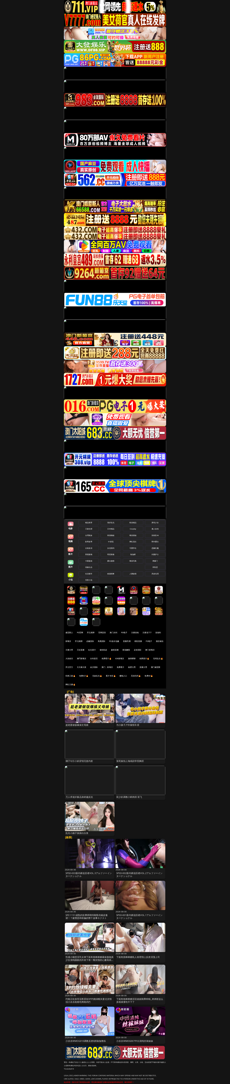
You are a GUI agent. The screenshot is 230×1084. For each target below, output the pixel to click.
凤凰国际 (101, 641)
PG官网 (80, 632)
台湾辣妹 (88, 535)
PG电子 (124, 632)
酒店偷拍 (159, 641)
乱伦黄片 (92, 650)
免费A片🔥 (83, 676)
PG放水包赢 (114, 641)
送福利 (158, 632)
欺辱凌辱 (88, 541)
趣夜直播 (115, 650)
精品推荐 (88, 522)
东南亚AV (155, 535)
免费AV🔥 (149, 676)
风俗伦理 (155, 573)
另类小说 (88, 580)
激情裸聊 (132, 658)
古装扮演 (88, 548)
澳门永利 (113, 632)
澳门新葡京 (150, 650)
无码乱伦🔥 (158, 658)
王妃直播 (81, 650)
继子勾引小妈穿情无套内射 (79, 761)
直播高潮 (127, 641)
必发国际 (137, 650)
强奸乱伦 (110, 522)
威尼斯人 (69, 632)
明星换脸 (110, 554)
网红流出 (133, 541)
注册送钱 (135, 632)
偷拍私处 (103, 650)
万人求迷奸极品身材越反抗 (79, 796)
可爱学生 (133, 548)
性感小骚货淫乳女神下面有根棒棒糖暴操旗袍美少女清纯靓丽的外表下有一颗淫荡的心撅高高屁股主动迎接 (90, 959)
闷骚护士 (155, 554)
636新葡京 (119, 658)
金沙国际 (94, 667)
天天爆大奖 (81, 667)
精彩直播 (138, 641)
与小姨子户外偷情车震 (127, 724)
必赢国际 (90, 641)
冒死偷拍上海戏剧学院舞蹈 (130, 761)
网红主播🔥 (70, 684)
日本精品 (110, 529)
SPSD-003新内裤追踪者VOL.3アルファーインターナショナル (89, 875)
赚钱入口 (123, 676)
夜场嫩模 (126, 650)
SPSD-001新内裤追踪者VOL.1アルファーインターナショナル (139, 917)
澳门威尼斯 (155, 667)
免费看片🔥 (106, 658)
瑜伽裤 (132, 554)
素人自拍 (155, 529)
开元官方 (69, 667)
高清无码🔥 (136, 676)
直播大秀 (143, 667)
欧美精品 (133, 522)
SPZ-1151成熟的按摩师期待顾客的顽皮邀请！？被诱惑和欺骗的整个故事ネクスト (87, 917)
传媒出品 (88, 567)
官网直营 (102, 632)
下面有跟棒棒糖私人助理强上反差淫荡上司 (138, 957)
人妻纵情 (133, 573)
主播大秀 (69, 650)
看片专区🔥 (111, 676)
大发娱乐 (69, 658)
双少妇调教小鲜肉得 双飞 (129, 796)
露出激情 (110, 561)
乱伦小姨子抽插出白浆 (77, 833)
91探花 (111, 541)
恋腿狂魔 (155, 548)
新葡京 (68, 641)
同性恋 (155, 567)
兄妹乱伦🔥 (97, 676)
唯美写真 (133, 561)
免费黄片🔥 (144, 658)
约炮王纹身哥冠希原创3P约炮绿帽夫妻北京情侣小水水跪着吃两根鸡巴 (89, 1000)
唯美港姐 (133, 535)
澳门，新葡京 (107, 667)
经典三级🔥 (70, 676)
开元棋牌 (91, 632)
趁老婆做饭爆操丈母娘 (77, 724)
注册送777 (147, 632)
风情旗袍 (88, 554)
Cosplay (133, 529)
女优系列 (110, 548)
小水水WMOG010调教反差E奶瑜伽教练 (86, 1040)
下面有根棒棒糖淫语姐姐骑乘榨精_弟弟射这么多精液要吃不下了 (139, 1000)
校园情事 (110, 573)
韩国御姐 (110, 535)
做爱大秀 (132, 667)
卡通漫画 (88, 561)
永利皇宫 (94, 658)
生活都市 (88, 573)
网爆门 (155, 561)
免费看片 (120, 667)
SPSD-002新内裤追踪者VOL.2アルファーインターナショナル (139, 875)
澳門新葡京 (81, 658)
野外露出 (155, 541)
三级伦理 (88, 529)
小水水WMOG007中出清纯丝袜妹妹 (134, 1040)
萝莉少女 (155, 522)
